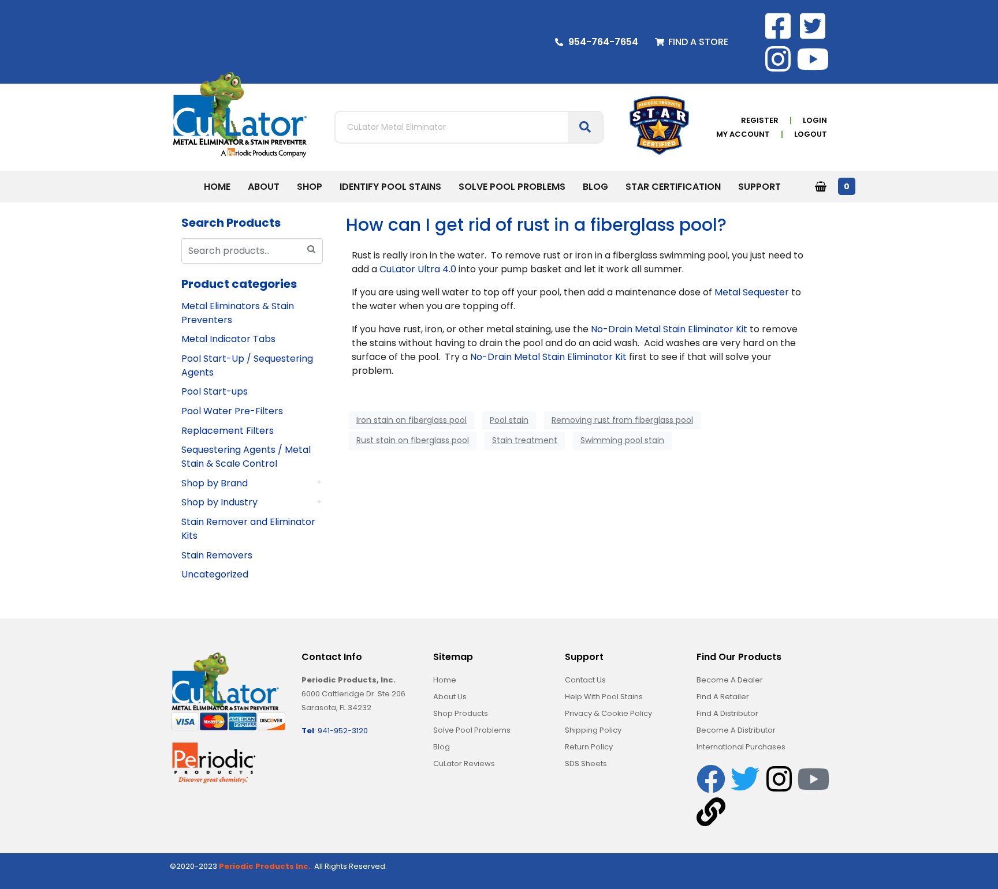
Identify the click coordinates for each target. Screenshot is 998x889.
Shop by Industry (219, 502)
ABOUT (264, 186)
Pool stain (509, 420)
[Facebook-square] (778, 26)
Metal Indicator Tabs (228, 339)
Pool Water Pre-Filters (232, 411)
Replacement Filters (227, 430)
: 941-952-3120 (334, 730)
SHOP (309, 186)
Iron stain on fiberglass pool (411, 420)
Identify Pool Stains (390, 186)
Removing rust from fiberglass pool (622, 420)
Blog (595, 186)
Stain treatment (524, 440)
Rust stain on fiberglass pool (412, 440)
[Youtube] (812, 58)
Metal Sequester (751, 292)
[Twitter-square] (812, 26)
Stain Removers (216, 555)
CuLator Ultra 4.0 (417, 269)
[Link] (711, 811)
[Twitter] (745, 778)
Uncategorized (214, 574)
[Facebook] (711, 778)
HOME (217, 186)
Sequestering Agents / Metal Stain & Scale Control (246, 456)
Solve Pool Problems (512, 186)
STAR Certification (673, 186)
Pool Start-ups (214, 391)
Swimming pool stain (622, 440)
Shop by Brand (214, 483)
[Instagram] (778, 58)
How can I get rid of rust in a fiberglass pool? (536, 224)
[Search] (311, 249)
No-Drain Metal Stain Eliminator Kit (669, 329)
